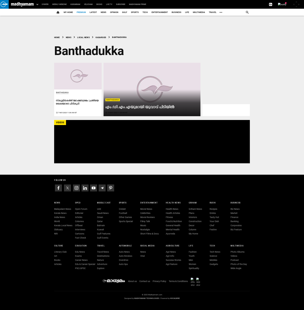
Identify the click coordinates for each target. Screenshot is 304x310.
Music (143, 225)
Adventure (102, 264)
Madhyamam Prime (137, 4)
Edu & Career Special (85, 264)
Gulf (124, 12)
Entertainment (160, 12)
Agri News (171, 252)
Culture (58, 246)
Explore (100, 268)
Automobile (125, 246)
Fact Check (80, 237)
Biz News (235, 209)
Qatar (100, 221)
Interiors (193, 217)
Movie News (146, 209)
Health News (173, 203)
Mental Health (173, 229)
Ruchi (213, 203)
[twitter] (67, 187)
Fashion (193, 252)
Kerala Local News (63, 225)
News (103, 12)
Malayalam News (62, 209)
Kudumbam (75, 4)
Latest (93, 12)
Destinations (103, 256)
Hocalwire (175, 298)
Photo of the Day (239, 264)
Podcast (235, 260)
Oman (100, 217)
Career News (81, 260)
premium (81, 12)
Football (123, 213)
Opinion (114, 12)
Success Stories (173, 260)
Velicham (88, 4)
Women (192, 264)
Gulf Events (102, 237)
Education (81, 246)
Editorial (79, 213)
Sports (135, 12)
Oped (77, 203)
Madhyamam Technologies (146, 298)
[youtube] (93, 187)
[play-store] (193, 282)
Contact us (144, 281)
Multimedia (199, 12)
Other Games (125, 217)
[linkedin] (85, 187)
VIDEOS (60, 122)
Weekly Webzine (59, 4)
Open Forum (81, 209)
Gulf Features (103, 233)
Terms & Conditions (178, 281)
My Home (68, 12)
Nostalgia (145, 229)
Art (55, 256)
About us (132, 281)
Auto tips (123, 264)
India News (59, 217)
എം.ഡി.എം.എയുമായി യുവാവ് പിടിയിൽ (140, 107)
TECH (145, 12)
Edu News (80, 252)
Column (192, 229)
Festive (213, 229)
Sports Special (126, 221)
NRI (56, 233)
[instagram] (76, 187)
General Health (173, 225)
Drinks (213, 213)
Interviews (80, 229)
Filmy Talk (145, 221)
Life (187, 12)
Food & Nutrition (174, 221)
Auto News (124, 252)
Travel (212, 12)
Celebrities (145, 213)
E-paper (45, 4)
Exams (78, 256)
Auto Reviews (125, 256)
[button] (4, 4)
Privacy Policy (159, 281)
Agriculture (173, 246)
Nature (100, 260)
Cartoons (79, 233)
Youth (192, 256)
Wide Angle (236, 268)
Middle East (104, 203)
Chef (212, 225)
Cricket (122, 209)
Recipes (213, 209)
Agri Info (170, 256)
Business (176, 12)
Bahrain (101, 225)
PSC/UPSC (80, 268)
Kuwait (100, 229)
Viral (142, 256)
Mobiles (213, 260)
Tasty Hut (214, 217)
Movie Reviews (147, 217)
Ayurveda (170, 233)
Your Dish (214, 221)
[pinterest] (110, 187)
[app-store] (198, 282)
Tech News (215, 252)
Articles (78, 217)
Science (213, 256)
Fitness (169, 217)
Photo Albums (237, 252)
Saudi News (103, 213)
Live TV (109, 4)
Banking (235, 221)
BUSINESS (236, 203)
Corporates (236, 225)
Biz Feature (236, 229)
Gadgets (214, 264)
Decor (191, 225)
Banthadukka (112, 100)
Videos (234, 256)
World (57, 221)
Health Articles (173, 213)
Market (234, 213)
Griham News (195, 209)
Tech (212, 246)
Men (191, 260)
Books (99, 4)
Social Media (147, 246)
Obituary (58, 229)
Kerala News (60, 213)
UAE (99, 209)
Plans (191, 213)
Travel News (103, 252)
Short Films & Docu (149, 233)
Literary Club (60, 252)
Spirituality (194, 268)
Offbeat (79, 225)
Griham (193, 203)
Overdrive (123, 260)
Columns (79, 221)
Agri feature (171, 264)
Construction (195, 221)
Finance (234, 217)
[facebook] (58, 187)
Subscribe (120, 4)
